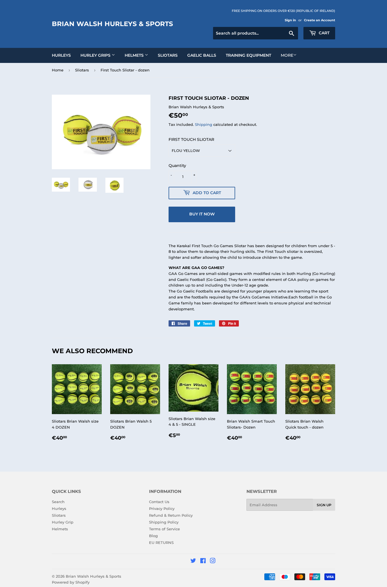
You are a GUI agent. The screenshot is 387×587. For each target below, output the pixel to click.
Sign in (290, 20)
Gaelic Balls (201, 55)
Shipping (203, 124)
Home (57, 70)
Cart (323, 32)
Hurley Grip (62, 522)
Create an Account (319, 20)
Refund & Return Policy (171, 515)
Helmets (135, 55)
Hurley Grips (96, 55)
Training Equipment (248, 55)
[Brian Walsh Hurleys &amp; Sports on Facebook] (203, 561)
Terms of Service (164, 529)
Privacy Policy (162, 508)
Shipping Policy (163, 522)
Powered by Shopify (71, 582)
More (287, 55)
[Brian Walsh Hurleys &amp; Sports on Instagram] (213, 561)
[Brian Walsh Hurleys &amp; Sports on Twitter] (193, 561)
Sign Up (324, 505)
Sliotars (168, 55)
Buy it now (202, 214)
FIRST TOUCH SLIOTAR (191, 139)
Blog (153, 535)
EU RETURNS (161, 542)
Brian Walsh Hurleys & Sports (112, 24)
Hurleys (61, 55)
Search (58, 501)
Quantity (177, 165)
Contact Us (159, 501)
